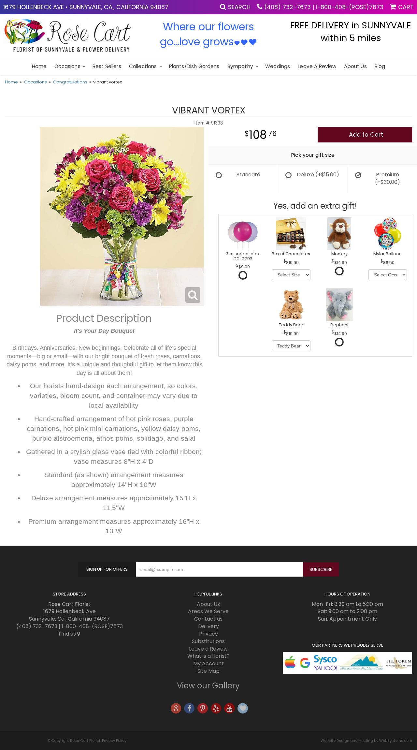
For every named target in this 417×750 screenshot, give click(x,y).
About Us (355, 66)
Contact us (208, 619)
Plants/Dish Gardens (194, 66)
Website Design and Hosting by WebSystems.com (366, 740)
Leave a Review (317, 66)
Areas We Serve (208, 611)
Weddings (277, 66)
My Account (208, 663)
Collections (143, 66)
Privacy (208, 634)
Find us (68, 634)
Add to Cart (366, 134)
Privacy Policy (114, 740)
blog (380, 66)
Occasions (67, 66)
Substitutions (208, 641)
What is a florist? (208, 656)
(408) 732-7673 (287, 7)
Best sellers (107, 66)
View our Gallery (208, 685)
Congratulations (70, 82)
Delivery (208, 626)
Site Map (208, 671)
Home (39, 66)
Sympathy (240, 66)
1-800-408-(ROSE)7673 (349, 7)
